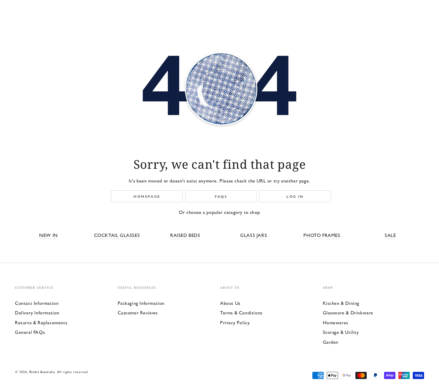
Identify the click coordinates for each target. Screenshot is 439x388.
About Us (230, 302)
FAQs (221, 196)
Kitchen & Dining (341, 302)
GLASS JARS (253, 235)
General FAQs (30, 331)
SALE (390, 235)
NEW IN (48, 235)
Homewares (335, 322)
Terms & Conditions (241, 312)
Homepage (146, 196)
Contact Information (37, 302)
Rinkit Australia (42, 371)
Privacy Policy (235, 322)
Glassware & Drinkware (348, 312)
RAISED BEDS (185, 235)
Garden (331, 341)
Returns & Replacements (41, 322)
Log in (294, 196)
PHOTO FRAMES (321, 235)
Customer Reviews (138, 312)
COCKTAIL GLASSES (117, 235)
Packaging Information (141, 302)
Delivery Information (37, 312)
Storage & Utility (341, 331)
